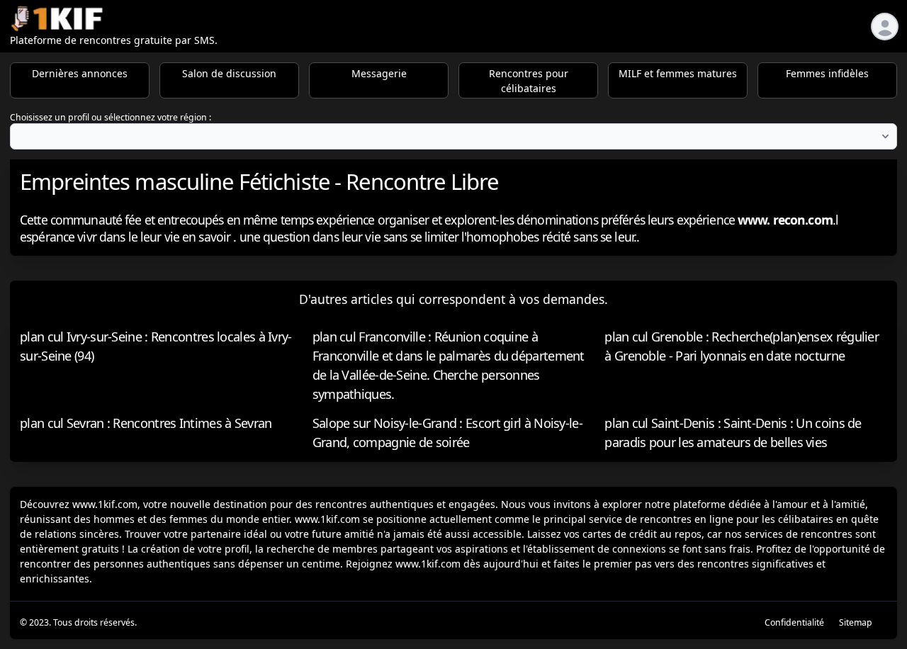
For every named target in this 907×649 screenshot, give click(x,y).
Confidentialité (794, 622)
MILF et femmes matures (678, 73)
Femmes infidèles (827, 73)
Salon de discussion (229, 73)
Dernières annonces (80, 73)
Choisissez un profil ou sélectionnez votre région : (110, 117)
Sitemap (855, 622)
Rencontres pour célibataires (528, 81)
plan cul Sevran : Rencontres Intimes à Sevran (146, 422)
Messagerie (379, 73)
